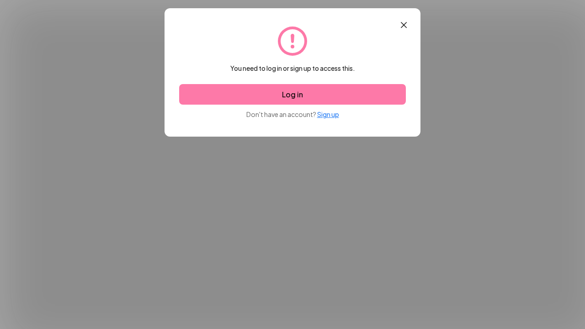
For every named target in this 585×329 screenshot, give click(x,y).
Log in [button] (292, 94)
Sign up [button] (328, 114)
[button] (403, 25)
